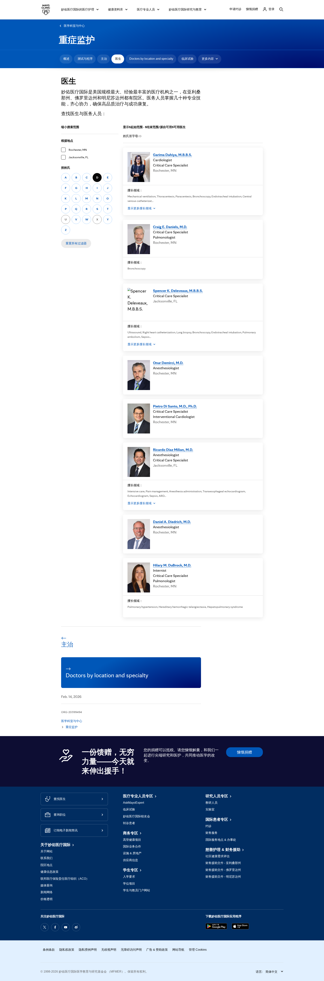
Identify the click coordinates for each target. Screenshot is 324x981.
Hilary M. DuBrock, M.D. (172, 565)
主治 (104, 58)
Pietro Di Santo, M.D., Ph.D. (175, 406)
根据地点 (67, 140)
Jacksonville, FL (78, 157)
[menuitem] (66, 59)
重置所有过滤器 (76, 243)
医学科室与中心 (74, 25)
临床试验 (188, 58)
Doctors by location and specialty (151, 58)
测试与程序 (85, 58)
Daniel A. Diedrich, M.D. (172, 521)
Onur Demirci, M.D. (168, 362)
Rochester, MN (78, 149)
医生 (118, 58)
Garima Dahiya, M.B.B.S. (172, 154)
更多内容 (208, 58)
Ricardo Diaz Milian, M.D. (173, 449)
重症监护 (77, 40)
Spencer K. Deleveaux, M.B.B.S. (178, 290)
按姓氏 (65, 167)
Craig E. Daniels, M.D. (170, 227)
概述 (66, 58)
